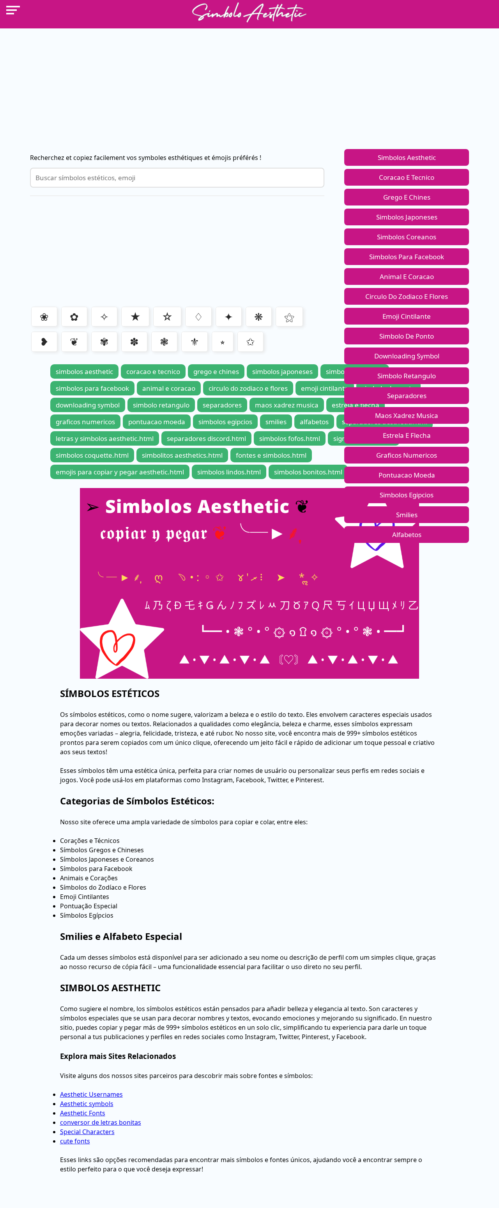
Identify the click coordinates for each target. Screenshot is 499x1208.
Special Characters (87, 1131)
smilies (407, 514)
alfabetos (406, 534)
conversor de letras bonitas (100, 1122)
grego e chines (406, 197)
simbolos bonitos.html (308, 471)
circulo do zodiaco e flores (406, 296)
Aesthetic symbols (86, 1103)
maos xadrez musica (406, 415)
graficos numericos (406, 455)
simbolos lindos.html (229, 471)
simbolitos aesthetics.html (182, 455)
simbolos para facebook (406, 256)
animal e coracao (407, 276)
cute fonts (75, 1141)
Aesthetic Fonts (82, 1113)
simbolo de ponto (406, 336)
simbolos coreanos (406, 236)
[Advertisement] (249, 82)
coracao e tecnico (406, 177)
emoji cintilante (406, 316)
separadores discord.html (206, 438)
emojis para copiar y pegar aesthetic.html (120, 471)
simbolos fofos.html (289, 438)
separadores (406, 395)
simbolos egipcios (407, 494)
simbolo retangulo (406, 375)
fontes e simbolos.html (271, 455)
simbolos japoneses (406, 216)
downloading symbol (406, 355)
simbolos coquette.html (92, 455)
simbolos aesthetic (407, 157)
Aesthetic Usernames (91, 1094)
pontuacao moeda (407, 475)
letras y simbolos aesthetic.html (105, 438)
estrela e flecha (407, 435)
